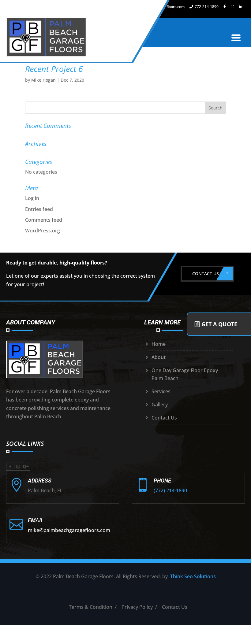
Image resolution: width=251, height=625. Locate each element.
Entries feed (39, 209)
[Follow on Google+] (26, 467)
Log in (32, 198)
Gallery (160, 404)
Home (159, 344)
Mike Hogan (43, 80)
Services (161, 391)
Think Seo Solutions (193, 576)
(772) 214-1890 (170, 490)
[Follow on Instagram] (18, 467)
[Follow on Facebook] (10, 467)
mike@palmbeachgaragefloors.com (69, 530)
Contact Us (164, 417)
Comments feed (43, 219)
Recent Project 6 (54, 68)
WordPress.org (42, 230)
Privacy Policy (137, 607)
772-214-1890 (207, 6)
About (159, 357)
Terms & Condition (90, 607)
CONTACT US (205, 273)
